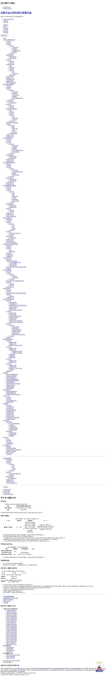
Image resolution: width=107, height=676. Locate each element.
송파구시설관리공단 (11, 633)
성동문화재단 (9, 648)
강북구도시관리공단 (11, 615)
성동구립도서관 (10, 650)
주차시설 (5, 22)
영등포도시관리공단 (11, 636)
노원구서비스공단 (11, 622)
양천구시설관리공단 (11, 635)
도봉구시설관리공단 (11, 624)
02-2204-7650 (73, 668)
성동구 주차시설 (10, 656)
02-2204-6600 (55, 668)
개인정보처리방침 (8, 596)
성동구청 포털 (10, 647)
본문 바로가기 (7, 7)
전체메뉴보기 (4, 35)
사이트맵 (5, 602)
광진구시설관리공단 (11, 618)
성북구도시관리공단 (11, 632)
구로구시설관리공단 (11, 619)
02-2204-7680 (52, 670)
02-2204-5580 (21, 671)
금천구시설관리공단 (11, 621)
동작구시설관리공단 (11, 627)
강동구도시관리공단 (11, 613)
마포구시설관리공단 (11, 628)
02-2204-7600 (16, 668)
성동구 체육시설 (10, 658)
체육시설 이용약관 (8, 599)
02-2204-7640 (37, 670)
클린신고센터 (6, 601)
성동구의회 (9, 651)
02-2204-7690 (68, 670)
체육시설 (5, 20)
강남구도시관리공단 (11, 612)
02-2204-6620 (88, 670)
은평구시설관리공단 (11, 639)
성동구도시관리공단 (8, 19)
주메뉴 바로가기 (7, 8)
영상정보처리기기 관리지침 (10, 598)
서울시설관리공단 (11, 610)
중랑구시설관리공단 (11, 644)
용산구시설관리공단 (11, 638)
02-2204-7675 (13, 670)
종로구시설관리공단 (11, 641)
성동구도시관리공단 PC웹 (13, 655)
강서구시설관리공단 (11, 616)
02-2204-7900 (9, 673)
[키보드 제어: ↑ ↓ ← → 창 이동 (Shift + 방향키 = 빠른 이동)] (99, 663)
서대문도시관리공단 (11, 630)
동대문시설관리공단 (11, 625)
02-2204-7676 (34, 668)
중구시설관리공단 (11, 642)
